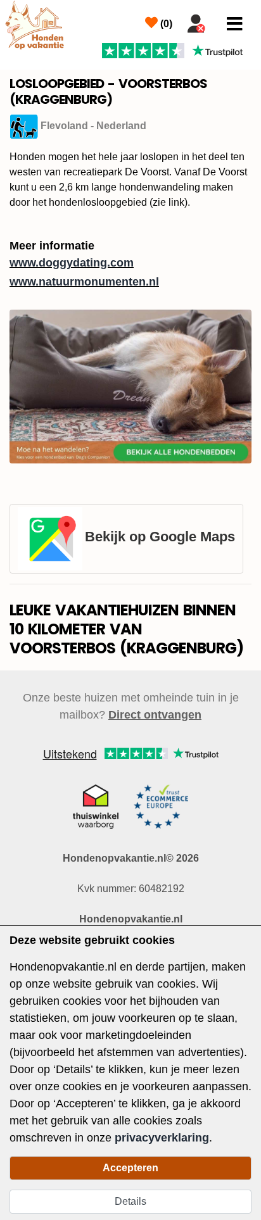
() (165, 23)
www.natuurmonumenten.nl (84, 281)
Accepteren (130, 1167)
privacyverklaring (162, 1137)
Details (130, 1201)
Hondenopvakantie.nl (130, 919)
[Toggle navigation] (234, 24)
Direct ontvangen (154, 714)
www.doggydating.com (72, 262)
